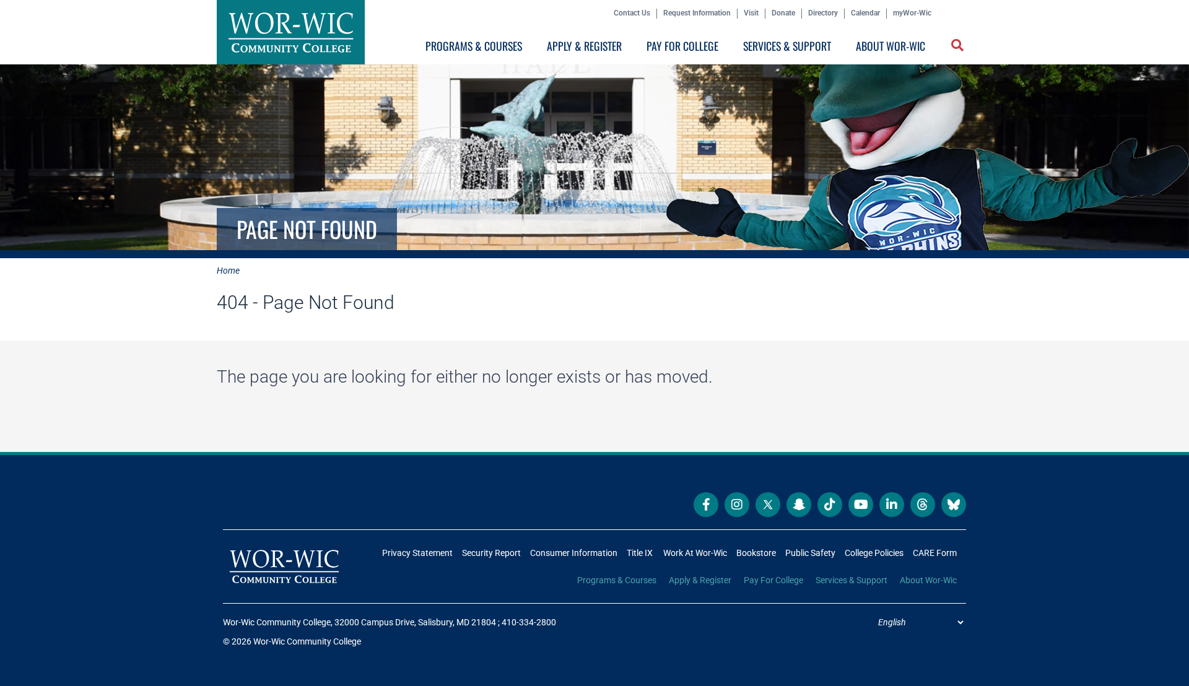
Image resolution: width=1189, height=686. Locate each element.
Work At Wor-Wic (695, 553)
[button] (958, 46)
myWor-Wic (912, 13)
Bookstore (756, 553)
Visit (751, 13)
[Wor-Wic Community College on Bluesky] (953, 504)
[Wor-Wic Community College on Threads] (922, 504)
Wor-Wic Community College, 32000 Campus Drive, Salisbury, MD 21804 (359, 622)
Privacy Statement (417, 553)
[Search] (955, 48)
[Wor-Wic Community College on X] (768, 504)
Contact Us (632, 13)
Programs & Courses (473, 46)
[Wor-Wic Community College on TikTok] (829, 504)
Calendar (865, 13)
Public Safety (810, 553)
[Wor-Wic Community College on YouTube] (860, 504)
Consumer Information (573, 553)
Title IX (640, 553)
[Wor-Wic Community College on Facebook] (706, 504)
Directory (823, 13)
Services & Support (787, 46)
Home (228, 271)
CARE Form (935, 553)
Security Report (491, 553)
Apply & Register (584, 46)
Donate (783, 13)
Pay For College (682, 46)
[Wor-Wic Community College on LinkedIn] (891, 504)
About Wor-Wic (890, 46)
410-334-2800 (529, 622)
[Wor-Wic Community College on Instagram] (737, 504)
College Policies (874, 553)
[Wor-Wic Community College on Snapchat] (798, 504)
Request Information (697, 13)
